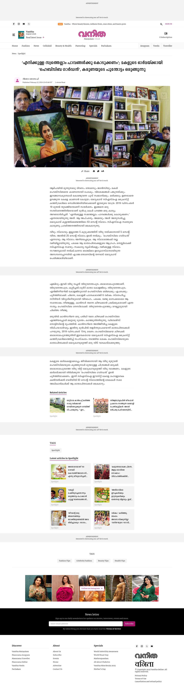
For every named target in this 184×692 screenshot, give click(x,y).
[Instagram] (19, 24)
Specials (93, 45)
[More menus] (14, 35)
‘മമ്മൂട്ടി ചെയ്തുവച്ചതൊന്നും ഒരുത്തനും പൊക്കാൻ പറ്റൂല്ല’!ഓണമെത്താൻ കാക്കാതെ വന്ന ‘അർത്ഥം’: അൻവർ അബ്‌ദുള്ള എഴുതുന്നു (77, 499)
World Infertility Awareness (106, 651)
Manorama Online (20, 662)
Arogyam (144, 45)
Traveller (167, 45)
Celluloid (47, 45)
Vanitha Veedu (18, 665)
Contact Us (57, 669)
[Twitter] (29, 24)
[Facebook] (14, 24)
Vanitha (30, 31)
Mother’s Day (100, 669)
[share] (85, 171)
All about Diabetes (102, 662)
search (160, 23)
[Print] (94, 171)
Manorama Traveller (21, 658)
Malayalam (89, 39)
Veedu (156, 45)
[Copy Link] (98, 171)
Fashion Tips (64, 561)
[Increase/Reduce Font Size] (103, 171)
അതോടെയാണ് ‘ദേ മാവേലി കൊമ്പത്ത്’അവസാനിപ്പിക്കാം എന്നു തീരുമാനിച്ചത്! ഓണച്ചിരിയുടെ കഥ (80, 473)
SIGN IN (168, 24)
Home (15, 45)
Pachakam (106, 45)
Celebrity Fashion (84, 561)
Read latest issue (33, 37)
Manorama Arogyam (21, 655)
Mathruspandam (101, 658)
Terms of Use (140, 678)
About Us (57, 651)
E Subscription (165, 37)
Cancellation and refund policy (148, 681)
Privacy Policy (141, 675)
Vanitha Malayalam (20, 651)
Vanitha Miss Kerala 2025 (105, 665)
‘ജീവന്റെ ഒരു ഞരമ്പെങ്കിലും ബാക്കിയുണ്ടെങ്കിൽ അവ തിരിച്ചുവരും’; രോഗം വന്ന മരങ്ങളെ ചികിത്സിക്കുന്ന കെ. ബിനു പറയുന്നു (78, 522)
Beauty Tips (103, 561)
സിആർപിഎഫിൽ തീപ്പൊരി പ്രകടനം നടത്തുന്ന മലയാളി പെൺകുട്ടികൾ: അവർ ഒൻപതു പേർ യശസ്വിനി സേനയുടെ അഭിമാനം (122, 407)
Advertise (57, 665)
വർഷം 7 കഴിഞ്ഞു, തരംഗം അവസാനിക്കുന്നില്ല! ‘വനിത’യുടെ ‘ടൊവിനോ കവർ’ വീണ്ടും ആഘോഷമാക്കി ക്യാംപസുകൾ (121, 522)
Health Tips (120, 561)
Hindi (97, 39)
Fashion (26, 45)
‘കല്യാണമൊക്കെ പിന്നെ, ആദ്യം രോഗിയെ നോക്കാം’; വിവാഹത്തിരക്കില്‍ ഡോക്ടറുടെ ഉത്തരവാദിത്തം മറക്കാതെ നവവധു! (121, 476)
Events (56, 658)
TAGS (92, 554)
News (36, 45)
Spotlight (21, 54)
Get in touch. (104, 17)
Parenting (80, 45)
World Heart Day (101, 655)
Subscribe (57, 655)
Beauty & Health (63, 45)
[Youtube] (24, 24)
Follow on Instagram (90, 588)
